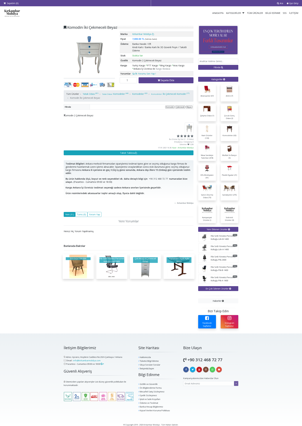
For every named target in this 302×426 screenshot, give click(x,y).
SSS (285, 12)
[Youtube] (199, 369)
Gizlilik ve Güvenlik (148, 384)
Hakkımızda (145, 357)
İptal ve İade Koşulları (149, 399)
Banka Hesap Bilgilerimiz (151, 406)
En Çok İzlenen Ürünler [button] (217, 288)
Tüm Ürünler (255, 12)
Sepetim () (12, 3)
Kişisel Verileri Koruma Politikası (154, 410)
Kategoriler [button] (217, 79)
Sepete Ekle (167, 80)
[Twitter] (192, 369)
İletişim (293, 12)
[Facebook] (186, 369)
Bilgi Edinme (272, 12)
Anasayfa (218, 12)
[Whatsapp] (212, 369)
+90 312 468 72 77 (158, 178)
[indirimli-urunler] (218, 39)
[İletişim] (219, 369)
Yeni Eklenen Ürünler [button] (217, 229)
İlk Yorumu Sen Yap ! (145, 73)
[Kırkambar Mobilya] (11, 13)
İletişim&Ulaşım (146, 368)
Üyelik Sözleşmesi (148, 395)
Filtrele (217, 67)
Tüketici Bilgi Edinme (149, 361)
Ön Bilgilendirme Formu (150, 387)
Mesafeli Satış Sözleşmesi (151, 391)
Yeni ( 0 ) (69, 214)
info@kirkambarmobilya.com (87, 360)
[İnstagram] (206, 369)
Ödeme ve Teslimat (148, 402)
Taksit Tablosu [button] (127, 152)
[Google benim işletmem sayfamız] (102, 364)
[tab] (218, 79)
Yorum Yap (94, 214)
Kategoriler (233, 12)
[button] (243, 13)
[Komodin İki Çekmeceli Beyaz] (89, 53)
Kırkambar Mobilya (142, 34)
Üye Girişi (293, 3)
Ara (281, 3)
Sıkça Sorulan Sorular (149, 364)
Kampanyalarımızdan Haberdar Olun (200, 378)
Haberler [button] (217, 300)
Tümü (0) (81, 214)
